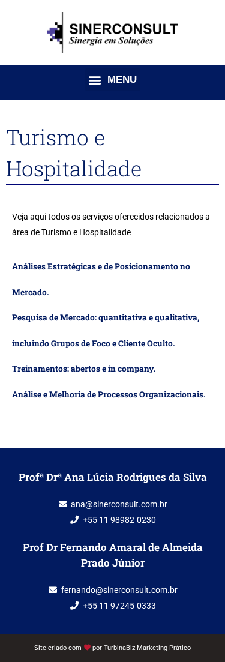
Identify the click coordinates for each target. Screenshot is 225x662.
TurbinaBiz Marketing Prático (147, 648)
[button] (112, 79)
